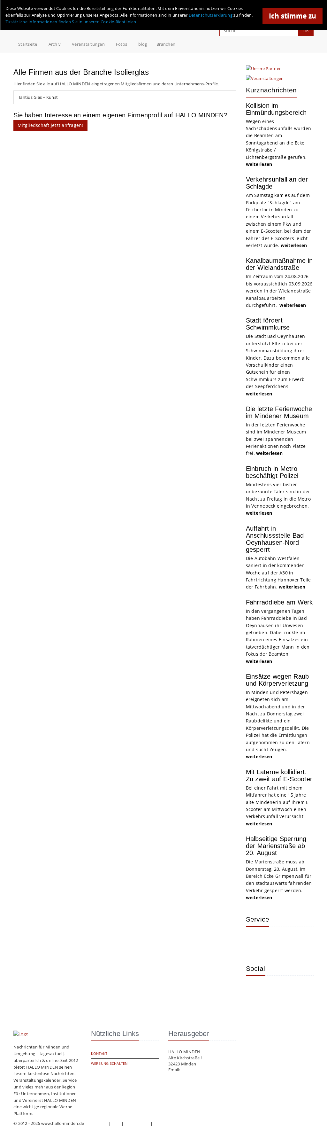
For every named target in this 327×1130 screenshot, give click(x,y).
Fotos (121, 44)
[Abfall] (297, 940)
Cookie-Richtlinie (170, 1123)
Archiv (55, 44)
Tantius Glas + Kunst (38, 97)
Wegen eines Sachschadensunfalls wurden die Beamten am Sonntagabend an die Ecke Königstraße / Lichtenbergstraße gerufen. (278, 142)
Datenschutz (137, 1123)
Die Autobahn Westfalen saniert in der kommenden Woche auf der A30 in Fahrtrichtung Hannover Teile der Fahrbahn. (278, 572)
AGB (116, 1123)
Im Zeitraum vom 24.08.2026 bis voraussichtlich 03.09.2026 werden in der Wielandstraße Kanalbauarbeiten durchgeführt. (279, 290)
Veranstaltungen (88, 44)
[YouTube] (297, 990)
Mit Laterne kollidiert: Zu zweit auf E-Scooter (279, 775)
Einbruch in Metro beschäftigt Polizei (272, 472)
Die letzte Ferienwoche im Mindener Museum (279, 412)
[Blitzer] (276, 940)
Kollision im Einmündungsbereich (276, 109)
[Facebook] (276, 990)
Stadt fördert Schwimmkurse (268, 324)
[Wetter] (255, 940)
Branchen (165, 44)
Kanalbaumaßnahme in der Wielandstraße (279, 264)
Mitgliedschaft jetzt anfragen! (50, 125)
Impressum (96, 1123)
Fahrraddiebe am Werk (279, 602)
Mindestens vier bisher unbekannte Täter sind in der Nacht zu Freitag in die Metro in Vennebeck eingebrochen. (278, 498)
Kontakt (99, 1053)
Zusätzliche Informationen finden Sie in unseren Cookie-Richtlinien (70, 22)
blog (142, 44)
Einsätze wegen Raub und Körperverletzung (277, 680)
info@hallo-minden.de (203, 1069)
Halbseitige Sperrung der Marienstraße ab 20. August (276, 845)
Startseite (27, 44)
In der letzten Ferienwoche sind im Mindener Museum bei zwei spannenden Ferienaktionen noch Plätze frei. (276, 439)
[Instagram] (255, 990)
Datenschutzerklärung (210, 15)
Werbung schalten (109, 1063)
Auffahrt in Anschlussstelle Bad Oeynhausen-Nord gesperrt (275, 539)
